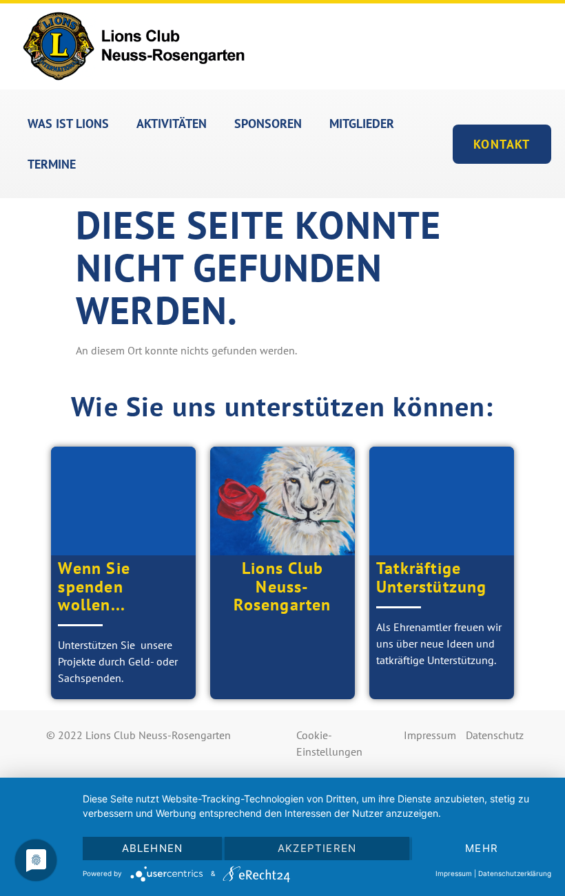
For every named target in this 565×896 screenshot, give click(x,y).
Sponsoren (268, 123)
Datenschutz (495, 735)
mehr (481, 848)
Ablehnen (152, 848)
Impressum (430, 735)
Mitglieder (361, 123)
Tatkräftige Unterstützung (431, 577)
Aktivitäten (171, 123)
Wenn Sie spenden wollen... (94, 586)
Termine (52, 164)
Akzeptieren (317, 848)
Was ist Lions (68, 123)
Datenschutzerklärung (514, 873)
